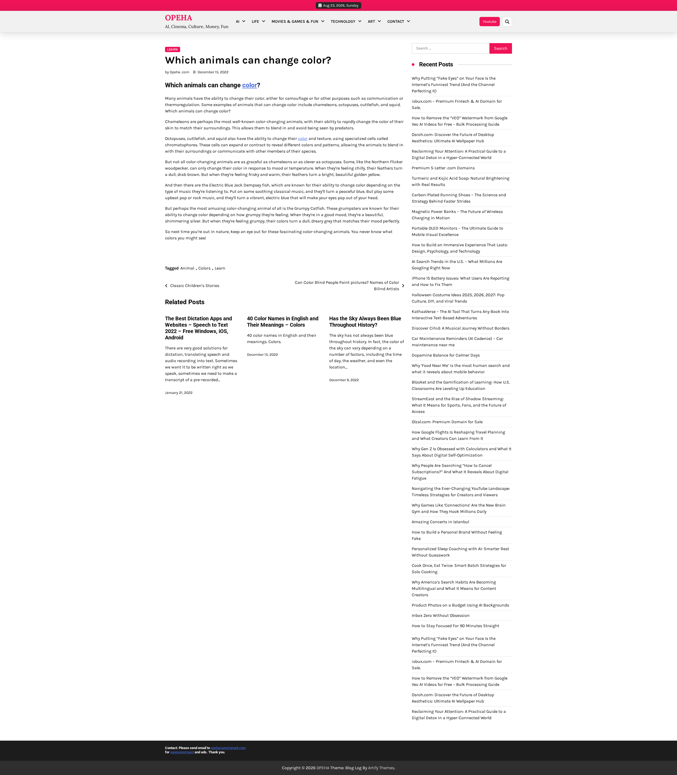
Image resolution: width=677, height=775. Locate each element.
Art (371, 21)
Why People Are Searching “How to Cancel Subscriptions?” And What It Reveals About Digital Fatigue (460, 472)
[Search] (507, 21)
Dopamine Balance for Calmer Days (446, 355)
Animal (187, 268)
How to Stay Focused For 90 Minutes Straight (455, 625)
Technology (343, 21)
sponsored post (182, 752)
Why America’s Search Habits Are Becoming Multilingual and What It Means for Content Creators (454, 588)
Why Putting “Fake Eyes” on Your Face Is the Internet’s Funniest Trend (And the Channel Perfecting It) (454, 84)
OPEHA (178, 17)
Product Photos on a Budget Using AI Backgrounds (460, 605)
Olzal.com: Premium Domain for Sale (447, 421)
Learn (172, 49)
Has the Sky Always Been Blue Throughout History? (365, 321)
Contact (395, 21)
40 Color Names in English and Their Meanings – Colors (282, 321)
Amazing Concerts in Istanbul (440, 521)
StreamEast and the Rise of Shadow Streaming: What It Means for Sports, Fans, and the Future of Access (459, 405)
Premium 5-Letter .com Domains (443, 167)
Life (255, 21)
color (249, 85)
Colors (204, 268)
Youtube (489, 21)
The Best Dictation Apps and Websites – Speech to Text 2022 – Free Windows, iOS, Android (198, 328)
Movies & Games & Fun (295, 21)
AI (237, 21)
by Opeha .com (177, 72)
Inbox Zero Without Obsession (441, 615)
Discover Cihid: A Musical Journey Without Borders (460, 328)
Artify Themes (381, 767)
